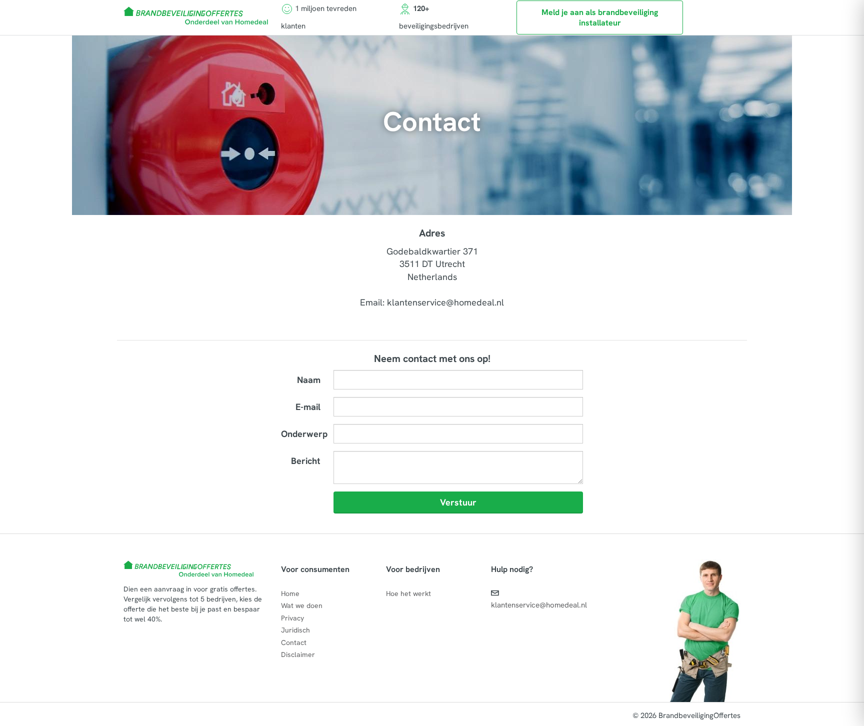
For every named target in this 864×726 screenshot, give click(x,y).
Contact (293, 642)
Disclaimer (298, 654)
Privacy (292, 618)
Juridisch (295, 630)
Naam (308, 380)
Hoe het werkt (408, 593)
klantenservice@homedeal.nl (539, 605)
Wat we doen (301, 605)
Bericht (305, 460)
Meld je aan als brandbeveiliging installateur (600, 17)
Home (290, 593)
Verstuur (458, 502)
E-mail (308, 406)
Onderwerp (304, 434)
